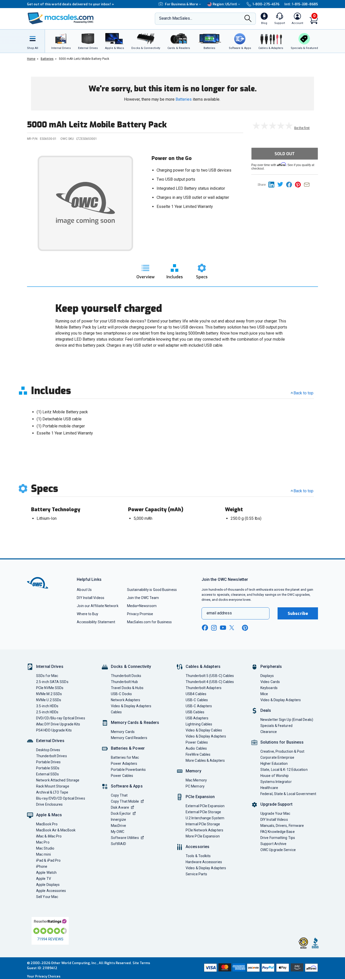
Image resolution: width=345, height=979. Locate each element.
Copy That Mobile (125, 801)
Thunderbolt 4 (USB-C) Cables (210, 682)
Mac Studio (45, 848)
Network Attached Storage (57, 780)
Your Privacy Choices (43, 976)
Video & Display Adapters (131, 706)
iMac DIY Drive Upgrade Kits (58, 724)
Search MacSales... (175, 18)
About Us (84, 590)
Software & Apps (127, 786)
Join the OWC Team (143, 598)
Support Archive (273, 844)
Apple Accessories (51, 891)
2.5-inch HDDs (47, 712)
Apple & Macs (49, 814)
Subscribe (298, 613)
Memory (193, 771)
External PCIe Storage (203, 812)
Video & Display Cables (204, 730)
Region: (225, 4)
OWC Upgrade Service (278, 850)
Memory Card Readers (129, 738)
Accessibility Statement (96, 622)
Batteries (184, 99)
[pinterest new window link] (245, 628)
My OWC (118, 832)
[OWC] (60, 18)
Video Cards (270, 682)
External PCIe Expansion (205, 806)
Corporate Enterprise (277, 757)
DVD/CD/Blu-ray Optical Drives (60, 718)
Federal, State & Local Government (288, 794)
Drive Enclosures (49, 804)
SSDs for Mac (47, 676)
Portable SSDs (47, 768)
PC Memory (195, 786)
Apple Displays (48, 885)
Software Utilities (125, 838)
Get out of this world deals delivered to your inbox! (70, 4)
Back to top (303, 393)
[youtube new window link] (223, 628)
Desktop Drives (48, 750)
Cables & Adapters (203, 666)
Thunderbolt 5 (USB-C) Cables (210, 676)
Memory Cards (123, 732)
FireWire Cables (198, 754)
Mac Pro (43, 842)
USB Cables (195, 712)
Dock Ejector (121, 813)
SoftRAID (118, 844)
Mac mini (43, 854)
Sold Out (285, 153)
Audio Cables (196, 748)
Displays (267, 676)
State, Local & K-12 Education (284, 770)
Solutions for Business (282, 742)
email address (219, 613)
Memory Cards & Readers (135, 722)
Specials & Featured (276, 726)
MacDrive (118, 826)
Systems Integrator (276, 782)
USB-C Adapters (199, 706)
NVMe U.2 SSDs (48, 700)
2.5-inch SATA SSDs (52, 682)
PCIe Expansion (200, 796)
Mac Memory (196, 780)
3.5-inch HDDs (47, 706)
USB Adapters (197, 718)
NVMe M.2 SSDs (49, 694)
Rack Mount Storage (52, 786)
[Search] (248, 19)
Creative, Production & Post (282, 751)
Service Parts (196, 874)
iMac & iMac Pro (49, 836)
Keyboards (269, 688)
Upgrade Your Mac (275, 813)
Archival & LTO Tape (52, 792)
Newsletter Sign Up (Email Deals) (286, 720)
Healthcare (269, 788)
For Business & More (181, 4)
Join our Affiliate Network (97, 606)
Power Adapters (124, 764)
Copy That (119, 795)
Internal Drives (49, 666)
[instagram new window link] (214, 628)
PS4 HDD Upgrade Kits (54, 730)
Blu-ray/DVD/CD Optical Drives (60, 798)
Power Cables (122, 776)
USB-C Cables (197, 700)
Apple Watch (46, 873)
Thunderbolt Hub (124, 682)
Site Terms (141, 963)
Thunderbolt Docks (126, 676)
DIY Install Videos (90, 598)
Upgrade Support (276, 804)
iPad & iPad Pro (48, 860)
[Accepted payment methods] (260, 968)
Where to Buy (87, 614)
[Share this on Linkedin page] (272, 184)
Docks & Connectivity (131, 666)
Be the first (302, 128)
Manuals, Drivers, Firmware (282, 826)
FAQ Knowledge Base (277, 832)
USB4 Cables (196, 694)
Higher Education (274, 764)
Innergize (118, 820)
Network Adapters (125, 700)
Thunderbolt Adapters (203, 688)
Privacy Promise (140, 614)
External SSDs (47, 774)
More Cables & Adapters (205, 760)
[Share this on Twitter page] (281, 184)
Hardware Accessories (204, 862)
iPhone (41, 866)
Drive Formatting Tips (277, 838)
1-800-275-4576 (266, 4)
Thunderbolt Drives (51, 756)
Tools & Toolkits (198, 856)
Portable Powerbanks (128, 770)
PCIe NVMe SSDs (49, 688)
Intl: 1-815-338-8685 (301, 4)
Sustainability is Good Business (152, 590)
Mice (264, 694)
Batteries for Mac (125, 757)
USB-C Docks (121, 694)
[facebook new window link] (205, 627)
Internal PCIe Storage (203, 824)
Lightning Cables (199, 724)
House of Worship (274, 776)
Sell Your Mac (47, 897)
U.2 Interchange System (205, 818)
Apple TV (43, 879)
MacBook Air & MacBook (56, 830)
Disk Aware (120, 807)
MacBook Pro (47, 824)
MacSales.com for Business (149, 622)
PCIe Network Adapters (204, 830)
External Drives (50, 740)
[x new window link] (232, 627)
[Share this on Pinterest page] (299, 184)
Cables (116, 712)
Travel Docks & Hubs (127, 688)
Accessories (197, 846)
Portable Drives (48, 762)
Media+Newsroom (142, 606)
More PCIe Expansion (203, 836)
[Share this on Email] (308, 184)
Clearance (268, 732)
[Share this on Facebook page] (290, 184)
